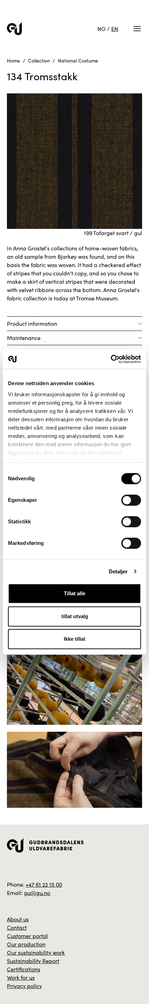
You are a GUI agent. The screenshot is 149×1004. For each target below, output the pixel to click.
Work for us (21, 977)
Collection (39, 60)
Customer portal (27, 935)
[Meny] (137, 29)
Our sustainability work (36, 952)
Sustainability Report (33, 960)
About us (18, 919)
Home (13, 60)
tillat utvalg (74, 616)
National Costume (78, 60)
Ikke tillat (74, 639)
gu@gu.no (37, 892)
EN (114, 28)
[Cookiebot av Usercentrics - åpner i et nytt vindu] (110, 359)
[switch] (131, 500)
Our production (26, 944)
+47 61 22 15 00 (44, 884)
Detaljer (118, 571)
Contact (17, 927)
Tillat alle (74, 593)
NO (101, 28)
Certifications (23, 969)
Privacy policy (24, 985)
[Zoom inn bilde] (74, 686)
